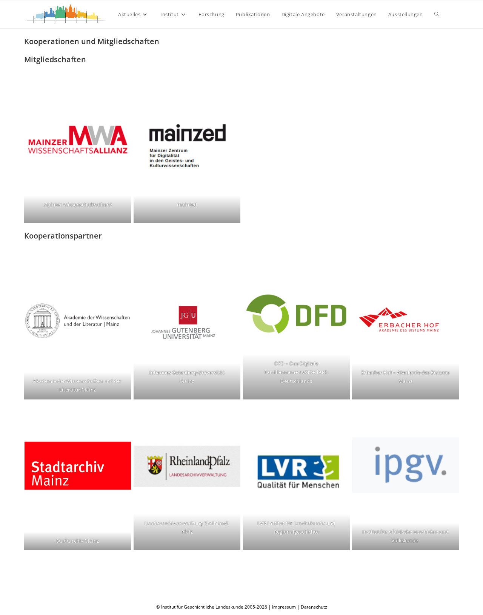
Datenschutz (314, 607)
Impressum (284, 607)
